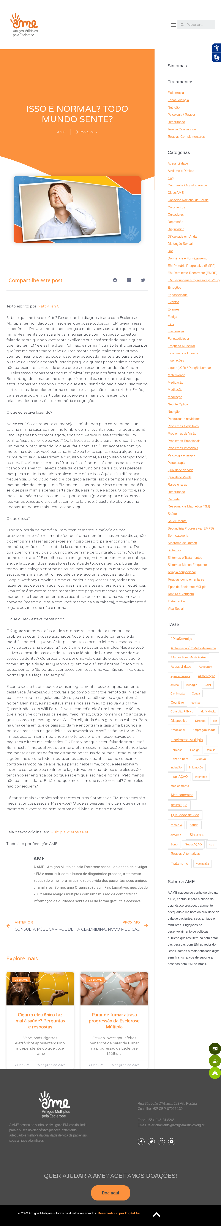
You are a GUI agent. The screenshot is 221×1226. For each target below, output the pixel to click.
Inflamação (196, 767)
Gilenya (201, 758)
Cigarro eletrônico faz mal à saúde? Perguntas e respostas (40, 1021)
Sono (174, 844)
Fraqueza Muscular (181, 346)
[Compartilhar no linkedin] (129, 280)
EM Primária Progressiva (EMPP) (192, 265)
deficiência (208, 711)
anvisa (174, 685)
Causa (196, 693)
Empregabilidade (204, 729)
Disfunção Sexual (180, 243)
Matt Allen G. (48, 306)
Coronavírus (176, 207)
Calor (208, 685)
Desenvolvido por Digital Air (119, 1213)
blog (171, 178)
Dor (170, 251)
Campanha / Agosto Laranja (187, 185)
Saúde (172, 513)
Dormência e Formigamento (187, 258)
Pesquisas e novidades (184, 419)
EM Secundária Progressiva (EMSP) (194, 280)
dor (215, 720)
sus (211, 844)
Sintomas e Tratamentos (185, 557)
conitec (195, 702)
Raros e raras (177, 484)
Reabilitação (176, 122)
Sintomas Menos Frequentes (188, 565)
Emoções (174, 287)
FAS (171, 324)
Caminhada (177, 693)
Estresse (177, 750)
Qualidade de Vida (180, 470)
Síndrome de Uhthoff (182, 543)
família (211, 750)
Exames (174, 309)
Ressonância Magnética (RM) (189, 506)
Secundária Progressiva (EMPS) (191, 528)
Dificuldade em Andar (183, 236)
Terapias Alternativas (185, 853)
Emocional (178, 729)
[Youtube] (171, 1141)
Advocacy (205, 666)
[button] (173, 25)
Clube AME (176, 192)
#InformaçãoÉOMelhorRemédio (193, 648)
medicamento (179, 785)
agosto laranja (180, 676)
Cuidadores (176, 214)
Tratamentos (176, 601)
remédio (176, 825)
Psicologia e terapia (181, 455)
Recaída (174, 499)
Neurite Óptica (178, 404)
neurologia (179, 805)
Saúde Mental (177, 521)
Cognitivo (177, 702)
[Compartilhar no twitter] (143, 280)
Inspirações (176, 360)
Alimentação (206, 676)
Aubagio (191, 685)
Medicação (175, 382)
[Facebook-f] (141, 1141)
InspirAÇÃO (179, 776)
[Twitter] (151, 1141)
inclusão (176, 767)
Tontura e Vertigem (181, 594)
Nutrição (174, 107)
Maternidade (176, 375)
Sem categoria (178, 535)
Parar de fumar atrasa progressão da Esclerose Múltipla (114, 1021)
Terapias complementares (186, 579)
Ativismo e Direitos (181, 171)
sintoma (175, 835)
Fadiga (172, 317)
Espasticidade (178, 295)
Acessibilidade (178, 163)
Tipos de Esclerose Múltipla (187, 587)
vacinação (202, 863)
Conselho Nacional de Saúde (188, 200)
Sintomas (174, 550)
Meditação (175, 389)
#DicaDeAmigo (181, 638)
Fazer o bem (179, 758)
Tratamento (179, 863)
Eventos (173, 302)
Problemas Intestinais (183, 448)
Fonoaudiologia (178, 100)
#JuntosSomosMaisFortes (188, 657)
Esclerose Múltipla (187, 740)
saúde (194, 825)
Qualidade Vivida (179, 477)
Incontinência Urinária (183, 353)
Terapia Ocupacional (182, 129)
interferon (201, 776)
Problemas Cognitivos (183, 426)
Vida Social (175, 608)
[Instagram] (161, 1141)
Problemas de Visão (182, 433)
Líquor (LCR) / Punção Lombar (189, 368)
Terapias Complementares (186, 136)
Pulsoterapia (176, 462)
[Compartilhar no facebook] (115, 280)
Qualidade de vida (185, 815)
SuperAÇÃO (193, 844)
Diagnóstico (176, 229)
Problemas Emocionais (184, 441)
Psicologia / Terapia (181, 114)
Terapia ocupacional (182, 572)
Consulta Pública (181, 711)
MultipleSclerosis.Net (69, 832)
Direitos (200, 720)
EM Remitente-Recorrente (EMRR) (193, 273)
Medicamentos (182, 795)
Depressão (175, 222)
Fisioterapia (176, 92)
